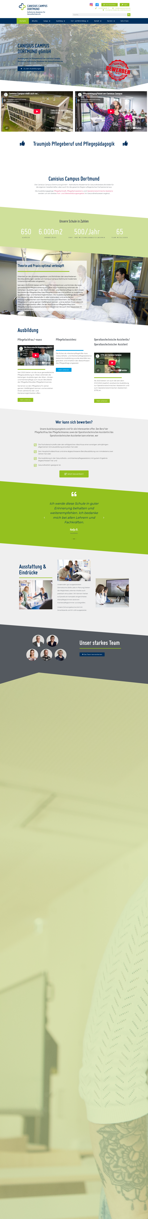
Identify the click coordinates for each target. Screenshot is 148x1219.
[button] (44, 518)
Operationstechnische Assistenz (100, 191)
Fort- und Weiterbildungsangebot (70, 193)
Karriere (110, 21)
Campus (45, 21)
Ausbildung (59, 21)
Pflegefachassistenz (75, 191)
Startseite (23, 21)
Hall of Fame (124, 21)
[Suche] (128, 14)
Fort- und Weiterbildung (78, 21)
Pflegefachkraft (60, 191)
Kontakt (96, 21)
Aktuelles (35, 21)
